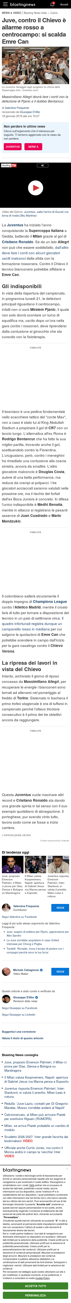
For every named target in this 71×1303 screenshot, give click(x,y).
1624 (31, 1185)
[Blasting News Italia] (22, 4)
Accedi (64, 4)
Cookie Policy (42, 1278)
